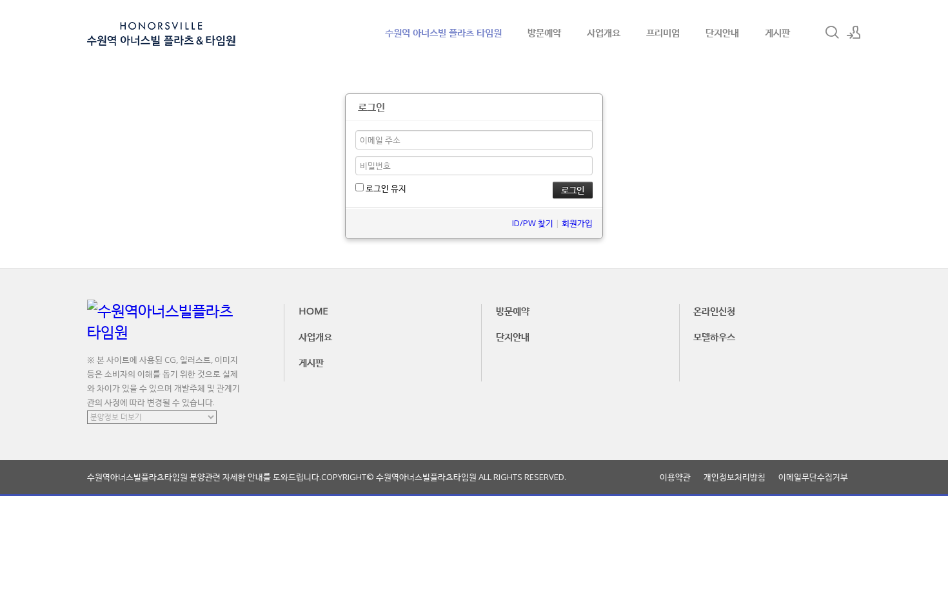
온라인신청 (714, 310)
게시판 (777, 32)
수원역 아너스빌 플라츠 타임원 (443, 32)
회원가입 (577, 223)
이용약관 (675, 477)
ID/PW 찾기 (532, 223)
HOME (313, 310)
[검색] (832, 32)
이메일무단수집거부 (813, 477)
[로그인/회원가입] (854, 32)
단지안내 (722, 32)
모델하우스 (714, 336)
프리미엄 (663, 32)
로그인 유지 (385, 188)
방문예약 (544, 32)
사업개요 (603, 32)
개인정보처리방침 (734, 477)
